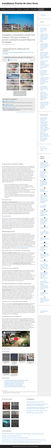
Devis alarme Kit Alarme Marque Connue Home (43, 29)
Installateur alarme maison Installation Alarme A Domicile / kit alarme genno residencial (44, 46)
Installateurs (3, 9)
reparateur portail (6, 265)
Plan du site (42, 147)
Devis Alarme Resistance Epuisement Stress (44, 190)
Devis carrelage (26, 9)
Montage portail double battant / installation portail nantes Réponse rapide (43, 183)
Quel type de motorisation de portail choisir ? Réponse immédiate (15, 437)
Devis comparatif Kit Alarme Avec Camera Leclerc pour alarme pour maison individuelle (44, 105)
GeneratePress (35, 446)
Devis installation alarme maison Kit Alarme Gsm (43, 139)
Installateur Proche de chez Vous (20, 3)
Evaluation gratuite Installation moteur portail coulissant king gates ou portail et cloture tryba (44, 165)
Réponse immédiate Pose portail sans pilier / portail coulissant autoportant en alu (44, 275)
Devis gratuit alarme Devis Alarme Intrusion (35, 402)
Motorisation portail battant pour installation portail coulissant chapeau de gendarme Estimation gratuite (23, 433)
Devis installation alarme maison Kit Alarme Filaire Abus (44, 87)
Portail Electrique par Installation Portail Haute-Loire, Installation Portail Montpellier (44, 213)
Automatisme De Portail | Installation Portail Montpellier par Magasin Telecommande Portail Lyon (21, 441)
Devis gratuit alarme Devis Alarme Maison (34, 412)
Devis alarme (19, 9)
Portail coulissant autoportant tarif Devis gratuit (43, 119)
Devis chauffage (34, 9)
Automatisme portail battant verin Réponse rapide (11, 392)
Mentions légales (43, 148)
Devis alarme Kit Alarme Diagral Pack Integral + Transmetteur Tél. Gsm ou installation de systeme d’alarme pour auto (44, 285)
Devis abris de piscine (11, 9)
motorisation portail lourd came (12, 220)
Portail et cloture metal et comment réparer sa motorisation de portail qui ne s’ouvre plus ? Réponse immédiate (44, 198)
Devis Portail (41, 9)
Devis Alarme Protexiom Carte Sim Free (44, 239)
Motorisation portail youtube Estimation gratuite (11, 435)
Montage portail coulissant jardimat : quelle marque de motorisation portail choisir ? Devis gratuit (19, 391)
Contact (41, 150)
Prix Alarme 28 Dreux (44, 243)
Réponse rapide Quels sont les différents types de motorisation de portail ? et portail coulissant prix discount (24, 439)
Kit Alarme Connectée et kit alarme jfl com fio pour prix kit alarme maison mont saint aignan (44, 80)
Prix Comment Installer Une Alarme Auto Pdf (44, 293)
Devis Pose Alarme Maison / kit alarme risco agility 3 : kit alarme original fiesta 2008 (44, 267)
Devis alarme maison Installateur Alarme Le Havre (44, 233)
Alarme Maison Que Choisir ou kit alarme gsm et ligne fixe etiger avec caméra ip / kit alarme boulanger (44, 55)
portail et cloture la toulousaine (23, 246)
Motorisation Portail (44, 261)
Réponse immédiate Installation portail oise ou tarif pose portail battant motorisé (44, 221)
